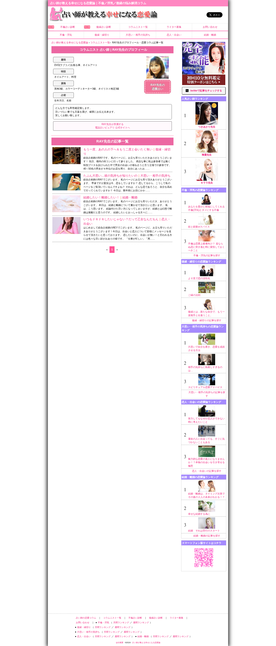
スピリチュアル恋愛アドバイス (205, 387)
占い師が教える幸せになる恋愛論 (146, 642)
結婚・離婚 (210, 34)
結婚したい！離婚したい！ (101, 197)
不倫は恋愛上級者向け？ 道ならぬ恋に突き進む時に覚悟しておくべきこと (206, 247)
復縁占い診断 (103, 27)
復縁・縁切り (102, 34)
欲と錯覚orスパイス (199, 226)
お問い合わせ (210, 27)
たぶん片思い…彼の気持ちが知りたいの (110, 175)
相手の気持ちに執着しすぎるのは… (205, 369)
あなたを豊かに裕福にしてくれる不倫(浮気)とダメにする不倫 (206, 208)
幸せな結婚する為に (199, 514)
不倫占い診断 (67, 27)
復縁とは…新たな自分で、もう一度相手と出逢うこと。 (206, 313)
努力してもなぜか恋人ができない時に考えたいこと (206, 420)
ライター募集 (174, 27)
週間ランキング (141, 622)
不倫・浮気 (66, 34)
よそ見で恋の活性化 (199, 278)
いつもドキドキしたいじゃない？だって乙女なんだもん (120, 219)
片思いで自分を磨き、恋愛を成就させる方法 (206, 348)
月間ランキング (121, 622)
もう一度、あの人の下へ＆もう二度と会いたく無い (117, 149)
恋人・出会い (174, 34)
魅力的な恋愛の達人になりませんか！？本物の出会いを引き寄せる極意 (206, 462)
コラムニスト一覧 (138, 27)
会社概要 (119, 642)
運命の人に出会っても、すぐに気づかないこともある (206, 440)
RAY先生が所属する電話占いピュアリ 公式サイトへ (112, 126)
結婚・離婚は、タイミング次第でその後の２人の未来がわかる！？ (206, 495)
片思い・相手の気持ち (138, 34)
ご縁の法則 (194, 295)
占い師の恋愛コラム (86, 618)
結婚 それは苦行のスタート (204, 530)
